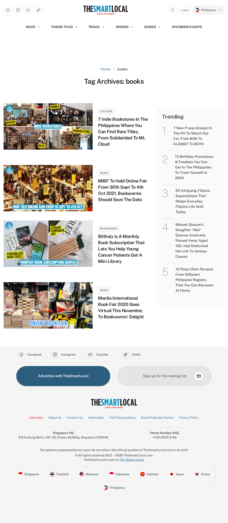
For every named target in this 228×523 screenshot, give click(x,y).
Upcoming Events (187, 27)
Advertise (36, 417)
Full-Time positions (122, 417)
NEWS (30, 27)
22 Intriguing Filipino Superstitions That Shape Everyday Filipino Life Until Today (192, 201)
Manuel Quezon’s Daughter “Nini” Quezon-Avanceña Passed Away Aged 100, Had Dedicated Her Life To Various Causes (191, 240)
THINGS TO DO (62, 27)
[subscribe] (199, 376)
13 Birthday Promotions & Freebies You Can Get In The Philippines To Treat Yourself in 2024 (194, 167)
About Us (54, 417)
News (104, 173)
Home (105, 69)
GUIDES (150, 27)
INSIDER (122, 27)
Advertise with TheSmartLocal (63, 376)
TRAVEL (94, 27)
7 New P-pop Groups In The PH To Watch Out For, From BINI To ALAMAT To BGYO (192, 136)
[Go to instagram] (18, 10)
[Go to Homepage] (105, 10)
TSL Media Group (132, 460)
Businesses (108, 228)
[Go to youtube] (28, 10)
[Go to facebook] (8, 10)
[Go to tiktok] (38, 10)
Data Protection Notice (157, 417)
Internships (96, 417)
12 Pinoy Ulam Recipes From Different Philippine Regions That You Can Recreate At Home (194, 280)
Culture (106, 111)
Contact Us (75, 417)
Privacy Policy (189, 417)
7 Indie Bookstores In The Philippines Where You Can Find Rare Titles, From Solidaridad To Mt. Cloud (123, 132)
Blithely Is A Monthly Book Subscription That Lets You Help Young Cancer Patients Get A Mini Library (121, 249)
